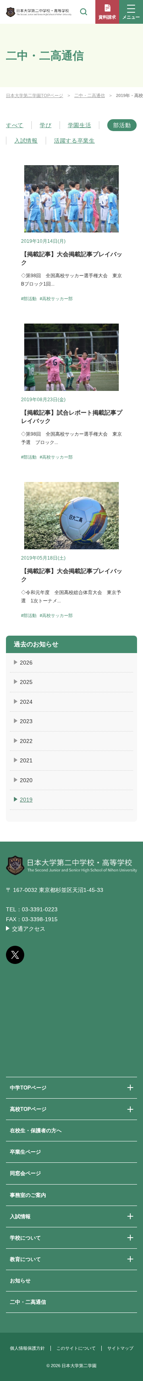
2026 (26, 662)
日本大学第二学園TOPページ (34, 95)
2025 (26, 682)
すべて (14, 125)
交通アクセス (28, 929)
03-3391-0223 (40, 909)
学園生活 (79, 125)
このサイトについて (76, 1348)
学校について (25, 1238)
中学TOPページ (28, 1088)
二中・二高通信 (89, 95)
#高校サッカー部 (56, 298)
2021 (26, 760)
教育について (25, 1259)
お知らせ (20, 1281)
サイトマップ (120, 1348)
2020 (26, 780)
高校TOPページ (28, 1109)
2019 (26, 799)
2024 (26, 702)
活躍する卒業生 (74, 140)
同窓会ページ (25, 1173)
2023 (26, 721)
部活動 (122, 125)
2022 (26, 741)
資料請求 (107, 17)
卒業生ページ (25, 1152)
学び (45, 125)
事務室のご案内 (28, 1195)
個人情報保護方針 (27, 1348)
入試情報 (26, 140)
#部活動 (29, 298)
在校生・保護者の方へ (36, 1130)
